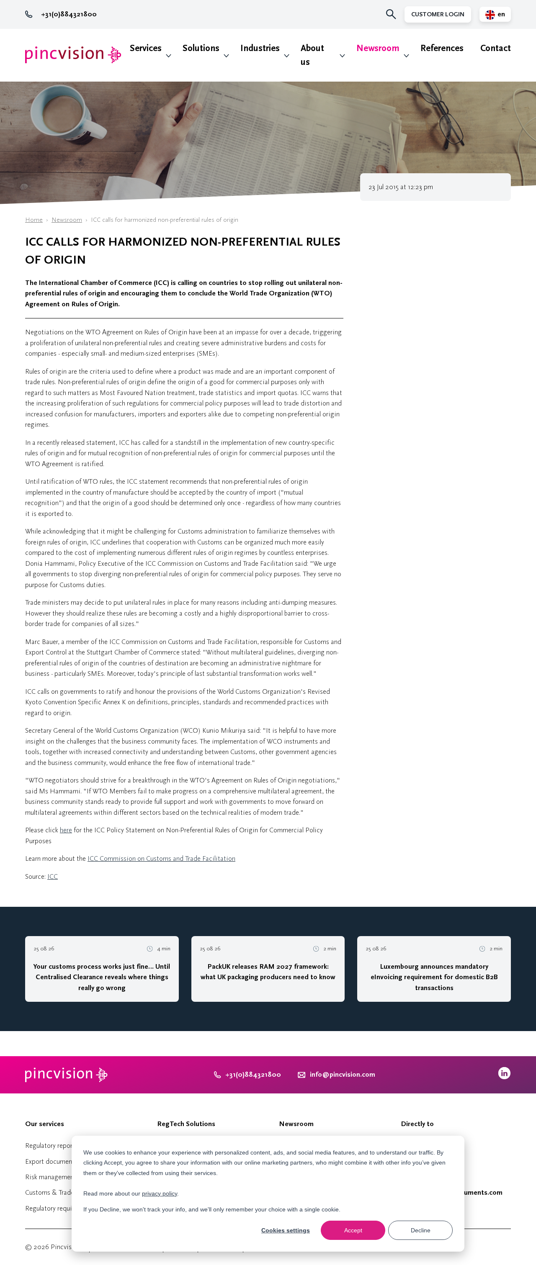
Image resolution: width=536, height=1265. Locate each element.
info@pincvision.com (342, 1074)
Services (146, 48)
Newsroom (377, 48)
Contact (495, 48)
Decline (420, 1230)
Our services (44, 1124)
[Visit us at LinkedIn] (504, 1077)
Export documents (51, 1161)
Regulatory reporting (54, 1146)
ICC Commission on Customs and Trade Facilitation (161, 858)
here (66, 830)
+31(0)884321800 (69, 14)
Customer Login (437, 14)
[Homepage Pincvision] (73, 55)
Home (34, 219)
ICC (52, 876)
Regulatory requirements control (71, 1208)
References (442, 48)
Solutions (201, 48)
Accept (353, 1230)
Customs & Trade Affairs (60, 1192)
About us (312, 55)
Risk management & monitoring (71, 1177)
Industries (260, 48)
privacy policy (159, 1193)
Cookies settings (285, 1230)
